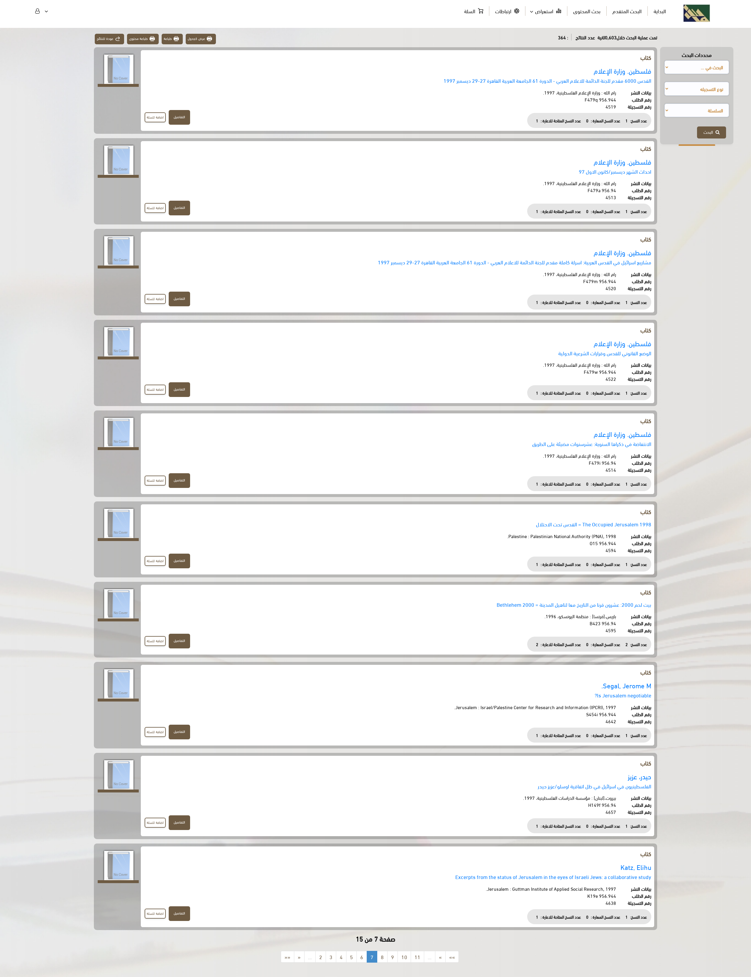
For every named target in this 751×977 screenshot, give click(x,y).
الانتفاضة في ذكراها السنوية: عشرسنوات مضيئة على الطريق (591, 443)
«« (287, 957)
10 (404, 957)
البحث (709, 132)
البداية (660, 11)
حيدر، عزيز (639, 776)
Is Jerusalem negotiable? (623, 695)
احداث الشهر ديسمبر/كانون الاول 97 (615, 171)
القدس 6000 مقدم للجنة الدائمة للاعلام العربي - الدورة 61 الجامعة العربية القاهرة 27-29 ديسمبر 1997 (547, 80)
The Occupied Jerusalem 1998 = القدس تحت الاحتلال (593, 524)
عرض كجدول (196, 38)
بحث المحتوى (587, 11)
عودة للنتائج (105, 38)
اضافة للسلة (155, 116)
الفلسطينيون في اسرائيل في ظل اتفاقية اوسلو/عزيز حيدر (594, 786)
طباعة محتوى (138, 38)
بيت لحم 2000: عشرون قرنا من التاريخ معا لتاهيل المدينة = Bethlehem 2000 (574, 604)
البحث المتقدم (627, 11)
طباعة (168, 38)
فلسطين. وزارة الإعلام (622, 70)
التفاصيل (179, 116)
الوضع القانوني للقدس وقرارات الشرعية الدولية (604, 353)
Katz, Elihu (635, 867)
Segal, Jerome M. (626, 685)
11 (417, 957)
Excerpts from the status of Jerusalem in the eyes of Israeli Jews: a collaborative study (553, 876)
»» (452, 957)
